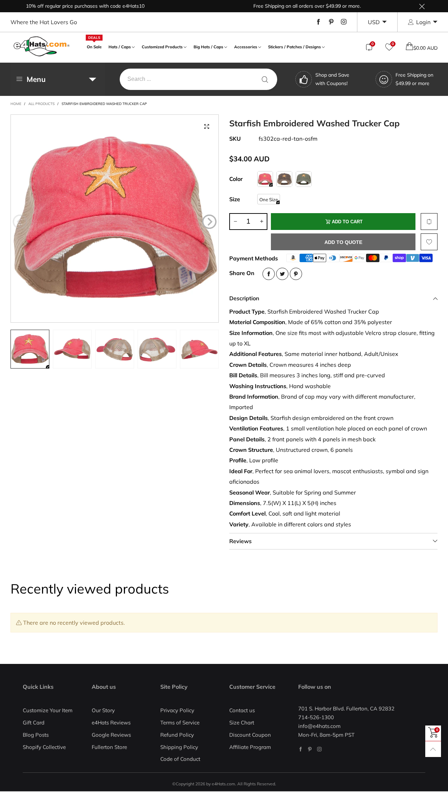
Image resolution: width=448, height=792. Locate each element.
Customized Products (162, 46)
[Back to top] (433, 749)
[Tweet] (282, 274)
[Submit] (265, 79)
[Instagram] (343, 22)
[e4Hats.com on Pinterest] (310, 749)
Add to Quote (343, 242)
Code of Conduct (180, 759)
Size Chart (241, 722)
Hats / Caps (119, 46)
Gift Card (33, 722)
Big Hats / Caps (208, 46)
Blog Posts (36, 734)
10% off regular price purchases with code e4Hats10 (71, 6)
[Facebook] (318, 22)
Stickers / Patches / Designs (294, 46)
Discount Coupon (250, 734)
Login (423, 22)
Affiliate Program (250, 747)
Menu (36, 79)
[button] (20, 221)
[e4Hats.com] (41, 46)
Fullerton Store (109, 747)
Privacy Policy (177, 710)
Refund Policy (177, 734)
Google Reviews (111, 734)
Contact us (242, 710)
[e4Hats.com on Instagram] (319, 749)
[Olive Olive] (304, 179)
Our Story (103, 710)
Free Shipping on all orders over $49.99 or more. (293, 6)
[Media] (207, 127)
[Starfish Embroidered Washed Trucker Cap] (114, 218)
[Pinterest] (331, 22)
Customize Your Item (47, 710)
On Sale (94, 46)
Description (244, 298)
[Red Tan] (265, 179)
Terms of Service (180, 722)
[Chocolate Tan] (284, 179)
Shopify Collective (44, 747)
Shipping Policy (179, 747)
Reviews (240, 541)
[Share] (268, 274)
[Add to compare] (429, 221)
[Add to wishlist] (429, 241)
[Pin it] (296, 274)
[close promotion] (421, 6)
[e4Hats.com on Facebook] (300, 749)
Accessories (245, 46)
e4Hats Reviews (111, 722)
